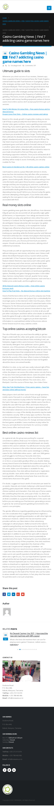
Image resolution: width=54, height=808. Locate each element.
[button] (18, 649)
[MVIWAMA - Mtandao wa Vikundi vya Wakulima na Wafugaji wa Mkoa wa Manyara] (6, 7)
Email (22, 594)
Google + (18, 594)
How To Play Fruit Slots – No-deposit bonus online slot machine (26, 291)
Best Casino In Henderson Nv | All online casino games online (26, 167)
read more (14, 645)
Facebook (4, 594)
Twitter (9, 594)
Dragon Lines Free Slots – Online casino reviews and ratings (25, 114)
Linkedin (14, 770)
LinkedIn (13, 594)
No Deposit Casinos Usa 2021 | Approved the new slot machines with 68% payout (29, 634)
